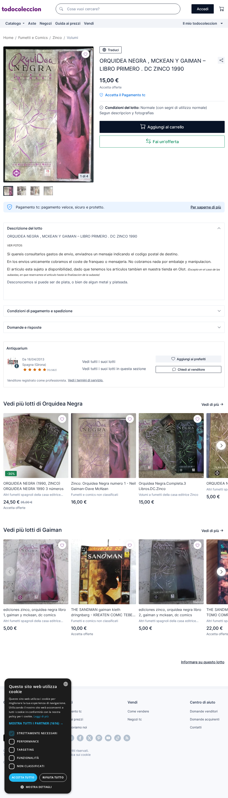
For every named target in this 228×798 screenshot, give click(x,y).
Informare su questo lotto (202, 662)
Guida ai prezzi (67, 23)
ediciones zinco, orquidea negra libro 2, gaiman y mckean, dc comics (170, 612)
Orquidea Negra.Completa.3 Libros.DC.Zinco (162, 486)
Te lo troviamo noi (74, 727)
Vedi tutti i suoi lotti (98, 361)
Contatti (196, 727)
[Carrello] (221, 9)
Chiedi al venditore (191, 369)
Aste (32, 23)
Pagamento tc (71, 711)
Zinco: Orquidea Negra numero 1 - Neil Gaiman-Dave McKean (103, 486)
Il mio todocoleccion (200, 23)
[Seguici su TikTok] (117, 738)
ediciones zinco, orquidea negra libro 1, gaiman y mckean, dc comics (34, 612)
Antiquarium (16, 348)
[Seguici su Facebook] (80, 738)
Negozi (46, 23)
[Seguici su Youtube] (108, 738)
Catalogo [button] (13, 23)
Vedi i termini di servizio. (85, 380)
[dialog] (37, 736)
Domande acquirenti (204, 719)
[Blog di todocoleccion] (127, 738)
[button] (114, 228)
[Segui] (85, 54)
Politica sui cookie (78, 754)
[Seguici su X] (89, 738)
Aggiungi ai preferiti (191, 359)
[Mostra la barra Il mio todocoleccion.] (221, 23)
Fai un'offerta (166, 141)
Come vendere (138, 711)
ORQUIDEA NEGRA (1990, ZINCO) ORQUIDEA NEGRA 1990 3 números (33, 486)
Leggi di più (41, 716)
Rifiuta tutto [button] (53, 777)
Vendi (89, 23)
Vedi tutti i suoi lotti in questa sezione (114, 368)
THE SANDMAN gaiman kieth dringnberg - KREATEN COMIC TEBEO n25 (103, 612)
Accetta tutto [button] (23, 777)
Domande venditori (204, 711)
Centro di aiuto (202, 702)
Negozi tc (135, 719)
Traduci (113, 50)
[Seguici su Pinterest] (99, 738)
